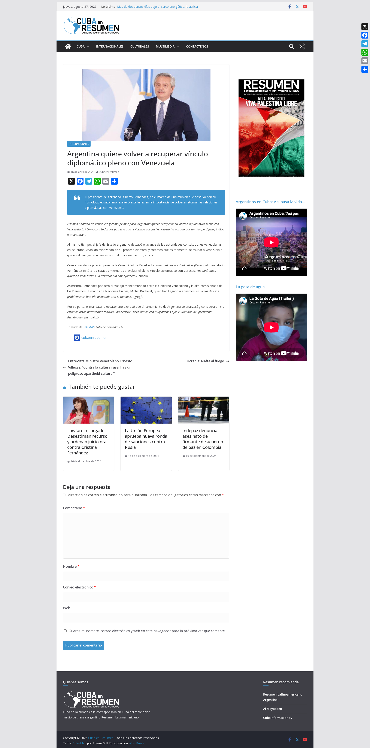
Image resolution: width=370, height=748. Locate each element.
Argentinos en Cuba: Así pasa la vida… (270, 201)
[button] (87, 46)
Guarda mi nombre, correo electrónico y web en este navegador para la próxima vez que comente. (147, 631)
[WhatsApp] (365, 52)
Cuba (81, 46)
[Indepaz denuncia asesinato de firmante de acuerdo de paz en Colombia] (203, 399)
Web (66, 608)
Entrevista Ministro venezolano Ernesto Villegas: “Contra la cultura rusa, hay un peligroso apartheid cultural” (100, 367)
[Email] (365, 61)
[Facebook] (365, 35)
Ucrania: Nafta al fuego (205, 361)
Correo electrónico (79, 587)
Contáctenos (197, 46)
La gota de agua (250, 286)
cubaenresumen (109, 172)
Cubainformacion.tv (277, 718)
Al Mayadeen (272, 709)
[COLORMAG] (91, 693)
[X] (365, 26)
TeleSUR (88, 327)
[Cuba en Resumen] (68, 46)
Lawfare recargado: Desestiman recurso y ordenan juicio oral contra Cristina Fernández (87, 442)
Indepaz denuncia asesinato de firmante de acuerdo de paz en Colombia (202, 439)
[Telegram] (365, 43)
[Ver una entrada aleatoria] (302, 46)
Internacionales (110, 46)
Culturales (139, 46)
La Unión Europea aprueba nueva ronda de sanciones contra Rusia (146, 439)
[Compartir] (365, 69)
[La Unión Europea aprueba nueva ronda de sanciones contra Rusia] (146, 399)
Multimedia (165, 46)
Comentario (74, 508)
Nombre (71, 566)
